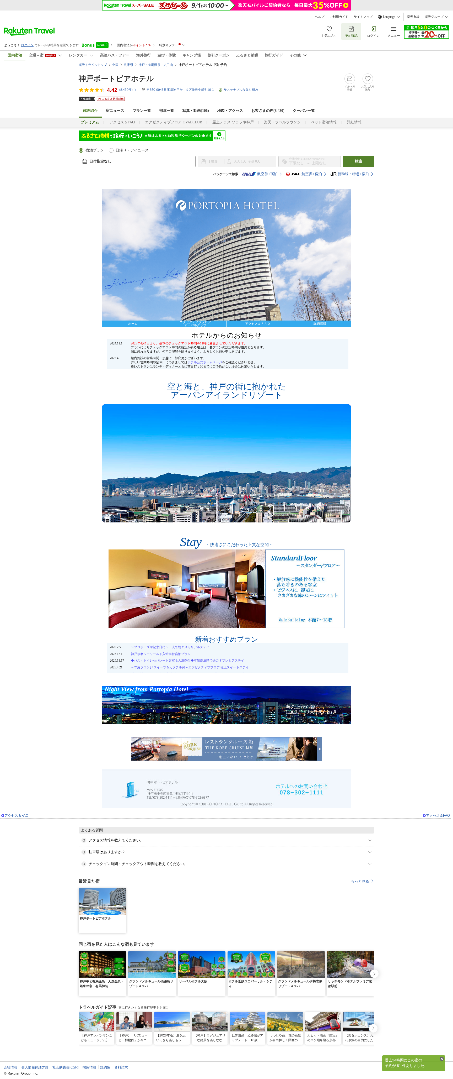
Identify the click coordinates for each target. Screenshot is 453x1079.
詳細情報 (354, 122)
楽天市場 (413, 17)
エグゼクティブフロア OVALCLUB (173, 122)
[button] (123, 891)
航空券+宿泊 (267, 174)
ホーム (133, 323)
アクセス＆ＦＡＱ (257, 323)
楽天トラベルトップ (93, 65)
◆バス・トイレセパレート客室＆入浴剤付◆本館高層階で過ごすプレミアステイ (187, 660)
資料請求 (121, 1067)
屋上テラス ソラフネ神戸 (233, 122)
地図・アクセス (230, 111)
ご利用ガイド (339, 17)
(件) (126, 89)
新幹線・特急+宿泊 (353, 174)
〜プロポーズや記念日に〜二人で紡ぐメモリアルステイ (170, 647)
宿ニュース (115, 111)
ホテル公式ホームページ (204, 362)
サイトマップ (363, 17)
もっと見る (360, 881)
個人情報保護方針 (34, 1067)
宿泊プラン (94, 150)
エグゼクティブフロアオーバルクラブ (195, 324)
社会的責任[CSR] (65, 1067)
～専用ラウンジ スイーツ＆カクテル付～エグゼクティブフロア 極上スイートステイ (190, 667)
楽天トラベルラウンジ (282, 122)
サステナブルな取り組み (241, 90)
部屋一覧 (166, 111)
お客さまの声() (267, 111)
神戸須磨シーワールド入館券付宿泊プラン (161, 654)
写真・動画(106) (195, 111)
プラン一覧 (142, 111)
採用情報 (89, 1067)
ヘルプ (319, 17)
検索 (358, 161)
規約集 (105, 1067)
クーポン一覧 (304, 111)
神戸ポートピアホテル (116, 79)
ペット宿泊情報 (324, 122)
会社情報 (10, 1067)
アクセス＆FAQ (122, 122)
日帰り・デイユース (132, 150)
